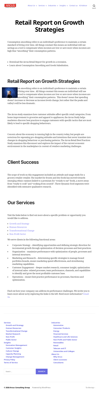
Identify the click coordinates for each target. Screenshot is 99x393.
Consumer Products (61, 328)
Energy (56, 331)
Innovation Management (16, 345)
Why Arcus (57, 357)
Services (41, 6)
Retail (55, 345)
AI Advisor (83, 6)
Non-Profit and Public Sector (65, 340)
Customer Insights (14, 348)
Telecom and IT (59, 348)
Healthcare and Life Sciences (65, 337)
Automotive (58, 325)
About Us (31, 6)
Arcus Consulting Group (20, 387)
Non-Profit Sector (17, 234)
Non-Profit (10, 337)
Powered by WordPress (41, 387)
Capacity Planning (13, 354)
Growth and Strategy (19, 223)
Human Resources (18, 227)
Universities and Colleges (63, 351)
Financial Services (60, 334)
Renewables (58, 342)
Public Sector (11, 340)
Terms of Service (11, 362)
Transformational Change (21, 230)
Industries (52, 6)
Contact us (73, 6)
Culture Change (12, 351)
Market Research (13, 334)
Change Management (15, 357)
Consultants (58, 362)
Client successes (60, 359)
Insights (63, 6)
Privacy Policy (9, 359)
